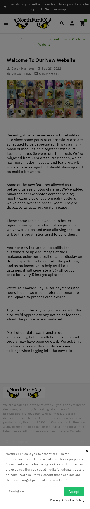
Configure (16, 491)
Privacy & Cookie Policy (67, 500)
